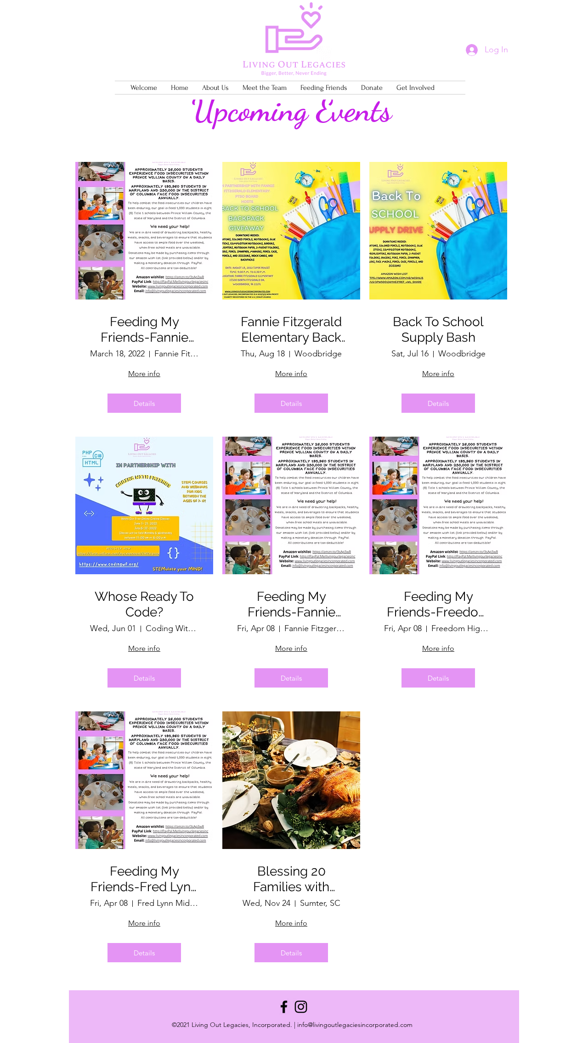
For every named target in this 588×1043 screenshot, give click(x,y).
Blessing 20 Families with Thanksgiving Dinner (291, 879)
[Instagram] (301, 1007)
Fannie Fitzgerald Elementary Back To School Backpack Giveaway (291, 329)
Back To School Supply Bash (438, 329)
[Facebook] (284, 1007)
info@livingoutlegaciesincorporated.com (355, 1025)
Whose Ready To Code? (144, 604)
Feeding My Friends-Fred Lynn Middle (144, 879)
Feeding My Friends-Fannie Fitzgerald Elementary (144, 329)
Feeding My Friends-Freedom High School (438, 604)
